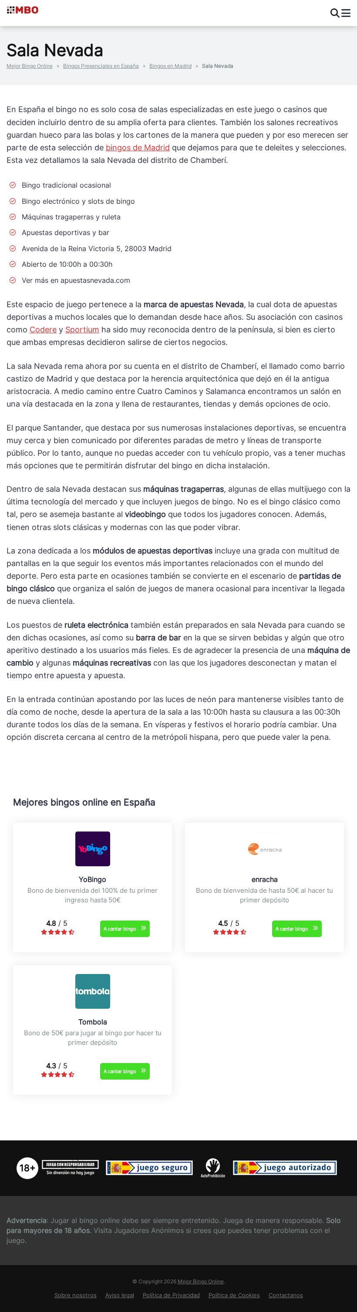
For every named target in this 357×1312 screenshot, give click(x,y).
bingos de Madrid (138, 147)
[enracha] (264, 863)
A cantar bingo (120, 929)
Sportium (82, 329)
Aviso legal (119, 1295)
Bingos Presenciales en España (101, 66)
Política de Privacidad (171, 1295)
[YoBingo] (92, 863)
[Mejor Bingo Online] (42, 9)
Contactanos (286, 1295)
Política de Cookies (234, 1295)
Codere (43, 329)
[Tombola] (92, 1006)
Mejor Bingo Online (30, 66)
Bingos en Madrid (170, 66)
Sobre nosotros (75, 1295)
